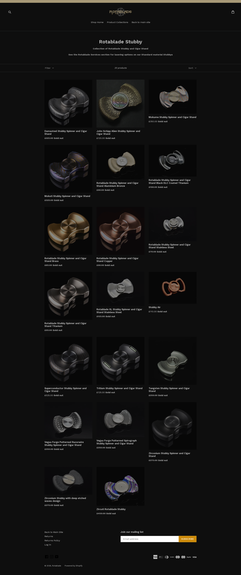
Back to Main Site (53, 532)
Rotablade (56, 566)
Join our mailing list (132, 532)
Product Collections (117, 22)
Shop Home (97, 22)
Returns (48, 536)
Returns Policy (52, 540)
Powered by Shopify (73, 566)
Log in (47, 544)
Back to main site (141, 22)
